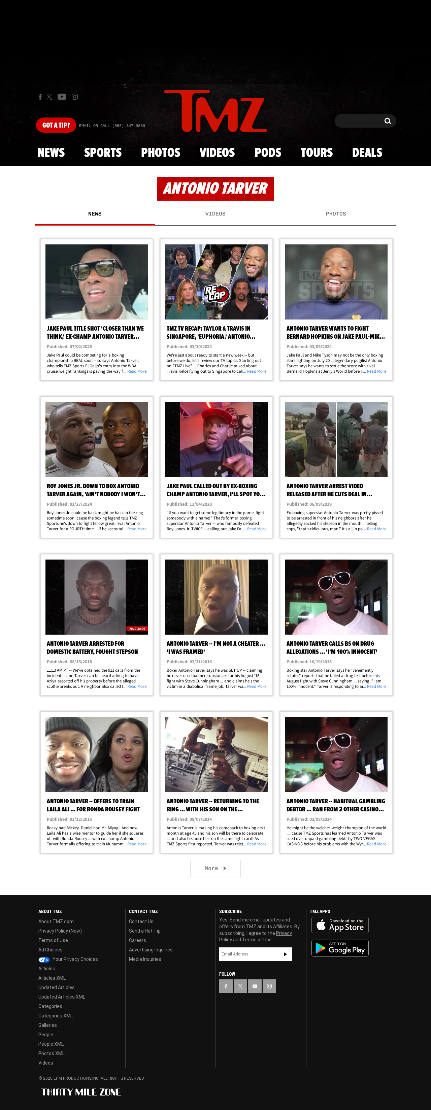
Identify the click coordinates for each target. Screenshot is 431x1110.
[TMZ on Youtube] (62, 96)
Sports (103, 153)
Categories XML (55, 1015)
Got (56, 125)
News (51, 153)
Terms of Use (53, 940)
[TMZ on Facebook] (40, 97)
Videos (217, 153)
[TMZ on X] (50, 97)
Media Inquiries (145, 959)
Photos (160, 153)
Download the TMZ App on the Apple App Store (340, 925)
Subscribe (285, 954)
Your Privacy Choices (75, 959)
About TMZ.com (56, 921)
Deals (367, 153)
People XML (51, 1044)
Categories (50, 1006)
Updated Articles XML (61, 997)
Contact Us (141, 921)
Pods (268, 153)
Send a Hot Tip (145, 931)
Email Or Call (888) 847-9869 (112, 126)
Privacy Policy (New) (60, 931)
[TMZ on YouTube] (255, 986)
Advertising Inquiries (151, 949)
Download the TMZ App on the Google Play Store (340, 948)
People (45, 1034)
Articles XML (52, 978)
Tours (317, 153)
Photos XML (51, 1053)
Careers (137, 940)
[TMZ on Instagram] (74, 97)
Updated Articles (56, 987)
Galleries (47, 1025)
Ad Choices (50, 949)
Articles (46, 968)
